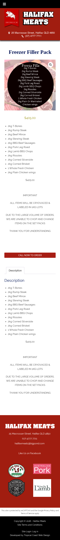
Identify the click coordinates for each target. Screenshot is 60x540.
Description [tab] (15, 270)
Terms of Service (27, 513)
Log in (35, 531)
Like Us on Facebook (29, 453)
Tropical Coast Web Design (37, 535)
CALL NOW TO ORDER (30, 255)
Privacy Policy (49, 511)
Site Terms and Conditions (29, 525)
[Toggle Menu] (4, 4)
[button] (50, 64)
